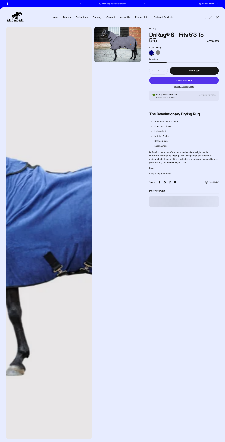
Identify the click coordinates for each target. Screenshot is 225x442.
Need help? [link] (214, 182)
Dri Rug (152, 28)
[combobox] (209, 3)
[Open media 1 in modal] (117, 44)
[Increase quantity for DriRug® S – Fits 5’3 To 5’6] (165, 70)
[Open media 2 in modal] (49, 233)
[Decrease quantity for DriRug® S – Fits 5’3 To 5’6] (152, 70)
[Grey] (158, 53)
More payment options (184, 86)
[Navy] (151, 53)
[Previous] (80, 3)
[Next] (144, 3)
